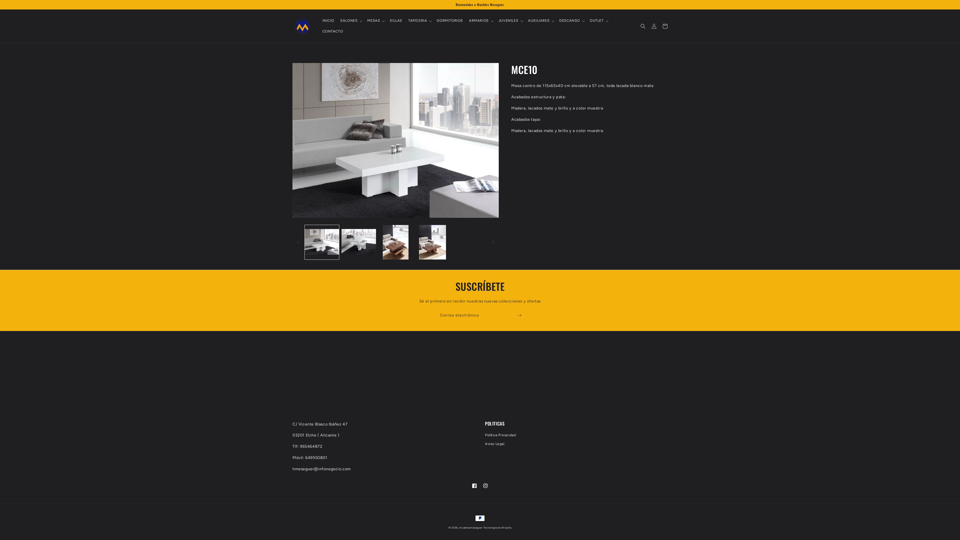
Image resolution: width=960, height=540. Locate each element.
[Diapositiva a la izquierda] (298, 242)
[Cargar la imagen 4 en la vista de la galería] (432, 242)
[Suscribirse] (519, 315)
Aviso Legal (494, 444)
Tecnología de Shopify (498, 527)
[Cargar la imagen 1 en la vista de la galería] (322, 242)
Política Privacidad (500, 435)
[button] (350, 21)
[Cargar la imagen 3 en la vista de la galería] (395, 242)
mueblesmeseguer (470, 527)
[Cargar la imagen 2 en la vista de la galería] (359, 242)
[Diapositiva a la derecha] (493, 242)
